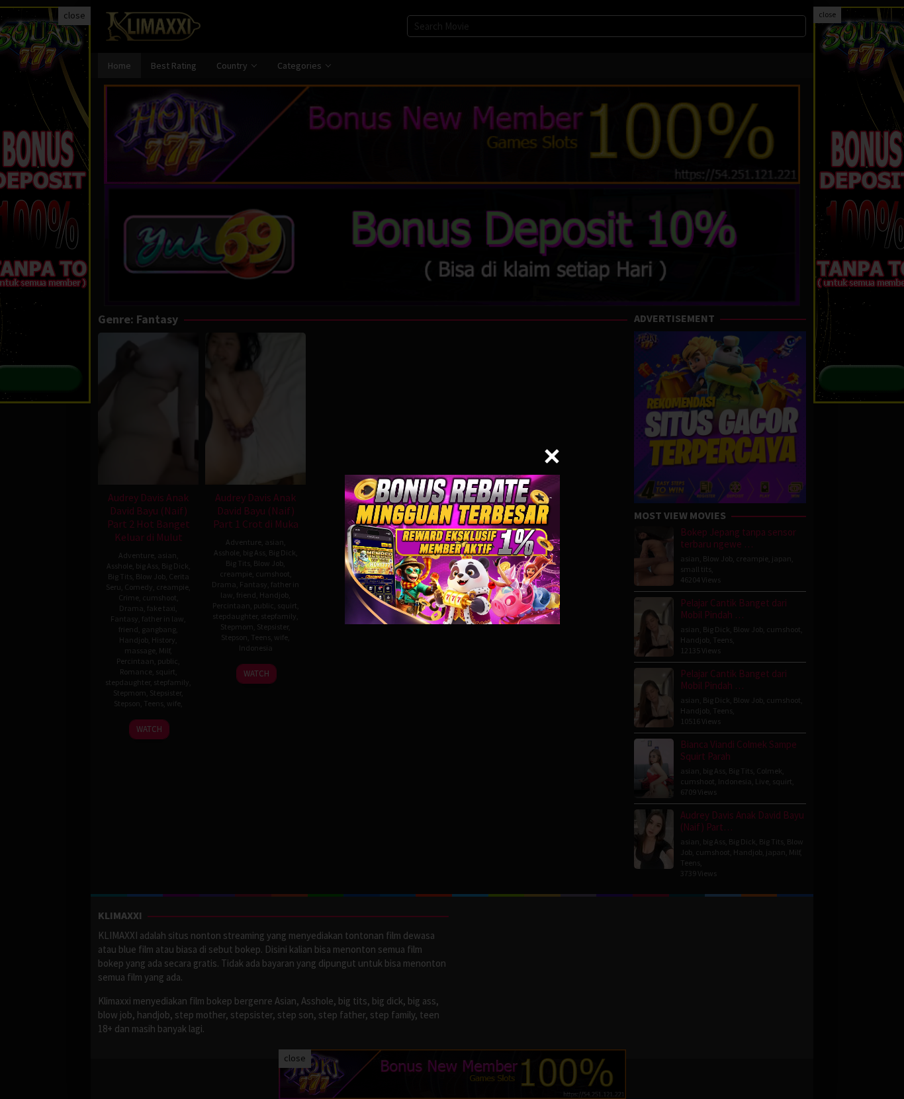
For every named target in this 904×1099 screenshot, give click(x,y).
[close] (552, 456)
